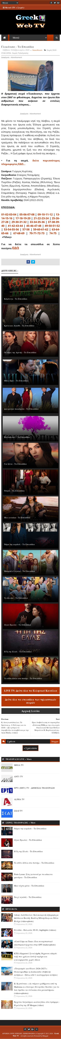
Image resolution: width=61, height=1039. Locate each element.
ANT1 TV (18, 776)
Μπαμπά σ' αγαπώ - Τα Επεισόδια (19, 571)
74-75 (52, 233)
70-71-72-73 (36, 233)
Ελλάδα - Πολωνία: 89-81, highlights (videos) (35, 930)
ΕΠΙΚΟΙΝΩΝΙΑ (29, 1033)
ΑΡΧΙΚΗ (5, 1033)
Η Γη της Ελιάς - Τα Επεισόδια (18, 651)
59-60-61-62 (40, 229)
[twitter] (54, 2)
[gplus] (58, 2)
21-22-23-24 (41, 218)
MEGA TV (19, 765)
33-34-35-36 (37, 222)
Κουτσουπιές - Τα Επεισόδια (17, 437)
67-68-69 (18, 233)
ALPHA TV (19, 799)
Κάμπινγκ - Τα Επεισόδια (15, 298)
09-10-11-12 (45, 214)
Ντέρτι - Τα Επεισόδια (14, 490)
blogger (54, 741)
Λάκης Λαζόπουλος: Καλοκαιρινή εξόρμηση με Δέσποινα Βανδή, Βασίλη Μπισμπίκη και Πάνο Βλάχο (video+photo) (36, 918)
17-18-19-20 (22, 218)
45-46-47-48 (33, 226)
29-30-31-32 (19, 222)
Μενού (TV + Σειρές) (14, 7)
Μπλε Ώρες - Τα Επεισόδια (16, 380)
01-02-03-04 (8, 214)
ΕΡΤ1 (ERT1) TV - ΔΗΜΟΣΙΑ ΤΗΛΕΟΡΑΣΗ (34, 787)
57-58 (26, 229)
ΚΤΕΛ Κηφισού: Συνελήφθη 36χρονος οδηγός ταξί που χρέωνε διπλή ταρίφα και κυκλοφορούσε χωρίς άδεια (35, 956)
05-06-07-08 (26, 214)
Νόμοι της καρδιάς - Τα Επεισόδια (19, 544)
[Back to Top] (36, 1029)
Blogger (45, 1036)
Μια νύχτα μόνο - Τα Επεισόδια (29, 885)
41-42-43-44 (15, 226)
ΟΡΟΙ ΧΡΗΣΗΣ (16, 1033)
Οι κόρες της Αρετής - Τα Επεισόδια (20, 352)
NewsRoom (37, 50)
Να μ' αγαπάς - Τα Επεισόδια (27, 897)
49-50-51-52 (52, 226)
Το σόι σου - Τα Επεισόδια (16, 598)
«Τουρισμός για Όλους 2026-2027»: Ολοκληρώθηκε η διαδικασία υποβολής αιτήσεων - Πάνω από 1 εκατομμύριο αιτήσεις (36, 971)
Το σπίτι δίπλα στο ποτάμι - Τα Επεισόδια (23, 678)
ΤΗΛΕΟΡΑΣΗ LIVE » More (19, 759)
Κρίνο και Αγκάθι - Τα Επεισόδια (19, 325)
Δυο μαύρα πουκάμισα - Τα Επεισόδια (21, 409)
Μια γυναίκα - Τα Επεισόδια (17, 517)
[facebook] (51, 2)
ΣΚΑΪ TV (18, 810)
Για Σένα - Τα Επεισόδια (15, 464)
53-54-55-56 (11, 229)
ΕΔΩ (15, 248)
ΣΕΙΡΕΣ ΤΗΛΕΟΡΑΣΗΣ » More (20, 822)
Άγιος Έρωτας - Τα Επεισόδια (17, 624)
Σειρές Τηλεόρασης (20, 53)
